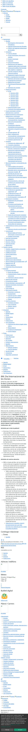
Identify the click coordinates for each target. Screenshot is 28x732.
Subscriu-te (4, 600)
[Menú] (1, 37)
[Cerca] (20, 35)
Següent (8, 587)
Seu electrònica (7, 650)
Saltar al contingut (7, 3)
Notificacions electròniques (11, 670)
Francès (8, 22)
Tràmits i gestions (8, 675)
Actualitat (7, 359)
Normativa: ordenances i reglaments (13, 640)
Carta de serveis (7, 654)
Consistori (6, 620)
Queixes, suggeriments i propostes (13, 659)
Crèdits (5, 700)
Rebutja (7, 729)
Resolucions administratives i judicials (14, 634)
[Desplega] (11, 358)
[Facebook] (9, 11)
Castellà (8, 16)
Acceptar (20, 729)
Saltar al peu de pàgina (8, 6)
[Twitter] (3, 11)
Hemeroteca (6, 368)
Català (7, 15)
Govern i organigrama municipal (12, 622)
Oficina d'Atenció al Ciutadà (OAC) (12, 672)
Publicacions (6, 371)
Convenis (5, 632)
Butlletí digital (7, 364)
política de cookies (15, 724)
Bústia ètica (6, 656)
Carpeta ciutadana (8, 661)
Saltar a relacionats (7, 4)
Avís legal (6, 705)
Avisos (5, 555)
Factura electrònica (8, 665)
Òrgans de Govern (8, 623)
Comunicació (7, 647)
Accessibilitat (7, 707)
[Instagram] (16, 11)
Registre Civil (7, 674)
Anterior (3, 587)
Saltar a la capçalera (8, 1)
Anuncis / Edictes (8, 652)
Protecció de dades (8, 704)
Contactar (3, 9)
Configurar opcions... (6, 726)
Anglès (7, 18)
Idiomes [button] (5, 13)
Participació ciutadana (9, 641)
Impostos (6, 666)
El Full (4, 366)
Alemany (8, 20)
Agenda (5, 362)
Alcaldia (5, 618)
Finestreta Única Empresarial (11, 677)
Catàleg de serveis (8, 663)
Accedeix (3, 571)
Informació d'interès (9, 668)
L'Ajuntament (4, 616)
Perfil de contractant (9, 648)
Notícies (16, 358)
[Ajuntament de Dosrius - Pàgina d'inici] (10, 30)
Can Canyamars (7, 373)
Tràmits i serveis (5, 657)
